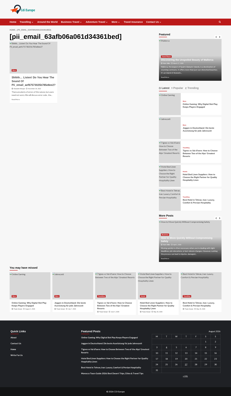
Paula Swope (18, 309)
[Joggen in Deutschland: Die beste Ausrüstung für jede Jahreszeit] (164, 118)
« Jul (185, 376)
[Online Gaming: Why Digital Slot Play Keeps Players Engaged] (167, 94)
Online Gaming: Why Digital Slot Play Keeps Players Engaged (109, 337)
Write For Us (17, 355)
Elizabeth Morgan (19, 88)
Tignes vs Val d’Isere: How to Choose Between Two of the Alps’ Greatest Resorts (200, 153)
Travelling (25, 22)
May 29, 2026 (200, 309)
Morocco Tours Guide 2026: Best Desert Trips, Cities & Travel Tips (112, 373)
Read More (16, 99)
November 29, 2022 (34, 88)
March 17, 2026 (178, 63)
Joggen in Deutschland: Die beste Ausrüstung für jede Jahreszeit (111, 343)
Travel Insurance (133, 22)
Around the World (47, 22)
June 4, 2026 (115, 312)
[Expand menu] (32, 22)
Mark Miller (166, 63)
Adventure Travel (95, 22)
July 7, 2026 (72, 309)
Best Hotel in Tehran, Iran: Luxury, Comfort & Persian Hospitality (111, 367)
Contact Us (152, 22)
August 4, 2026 (30, 309)
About (14, 337)
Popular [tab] (177, 88)
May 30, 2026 (158, 312)
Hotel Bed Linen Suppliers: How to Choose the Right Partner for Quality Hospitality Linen (200, 177)
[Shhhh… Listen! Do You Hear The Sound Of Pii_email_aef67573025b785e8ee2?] (33, 58)
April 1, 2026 (177, 244)
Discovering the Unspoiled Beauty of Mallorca (187, 60)
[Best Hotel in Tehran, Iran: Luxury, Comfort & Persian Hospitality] (170, 193)
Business (165, 234)
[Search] (220, 22)
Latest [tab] (165, 88)
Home (13, 22)
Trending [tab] (193, 88)
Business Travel (70, 22)
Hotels (185, 171)
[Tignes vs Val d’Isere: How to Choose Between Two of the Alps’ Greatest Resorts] (170, 147)
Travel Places (166, 56)
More (114, 22)
